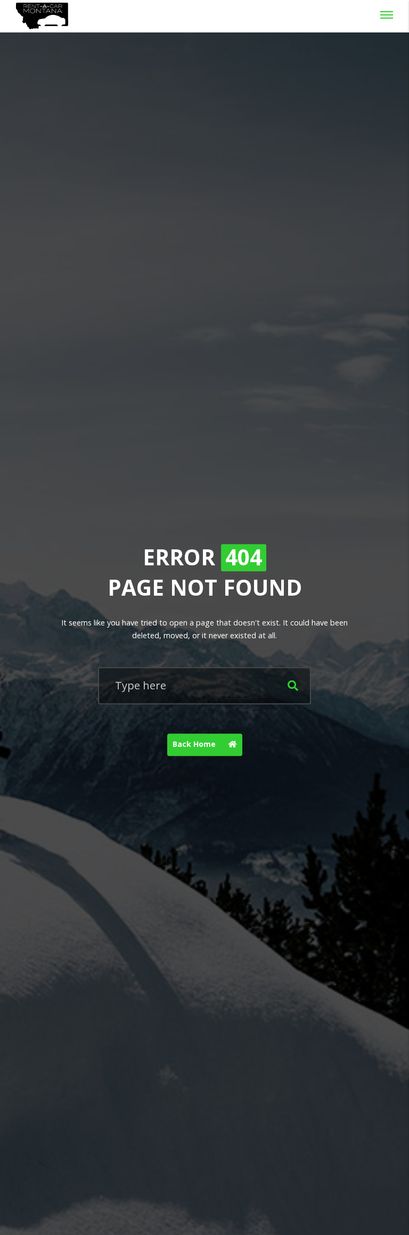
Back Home (195, 744)
